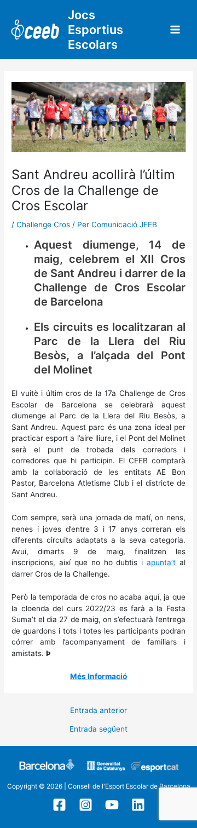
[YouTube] (112, 805)
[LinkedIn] (138, 805)
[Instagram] (85, 805)
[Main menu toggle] (175, 30)
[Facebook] (59, 805)
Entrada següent (98, 729)
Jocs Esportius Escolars (95, 29)
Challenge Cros (43, 224)
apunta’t (161, 562)
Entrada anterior (98, 711)
